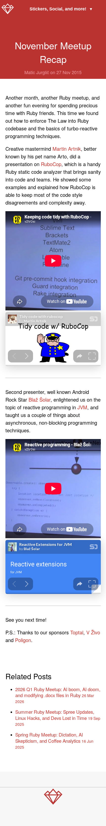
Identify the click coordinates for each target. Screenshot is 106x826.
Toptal (76, 632)
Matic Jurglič (36, 72)
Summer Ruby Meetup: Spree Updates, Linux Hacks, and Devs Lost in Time (57, 717)
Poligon (23, 640)
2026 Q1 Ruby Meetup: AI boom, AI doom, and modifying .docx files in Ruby (57, 695)
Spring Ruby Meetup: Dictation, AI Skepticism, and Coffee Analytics (54, 740)
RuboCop (51, 164)
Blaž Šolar (40, 399)
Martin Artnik (67, 148)
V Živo (93, 632)
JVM (82, 407)
